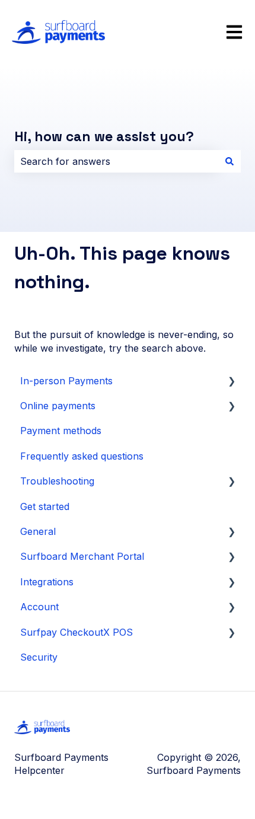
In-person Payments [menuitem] (66, 381)
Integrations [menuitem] (47, 582)
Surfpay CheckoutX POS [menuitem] (76, 632)
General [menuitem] (38, 531)
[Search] (229, 161)
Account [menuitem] (39, 607)
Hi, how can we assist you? (104, 136)
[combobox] (116, 161)
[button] (231, 381)
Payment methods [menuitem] (60, 430)
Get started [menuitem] (44, 506)
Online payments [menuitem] (57, 406)
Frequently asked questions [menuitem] (82, 456)
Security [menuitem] (39, 657)
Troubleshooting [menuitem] (57, 481)
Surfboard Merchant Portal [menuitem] (82, 556)
